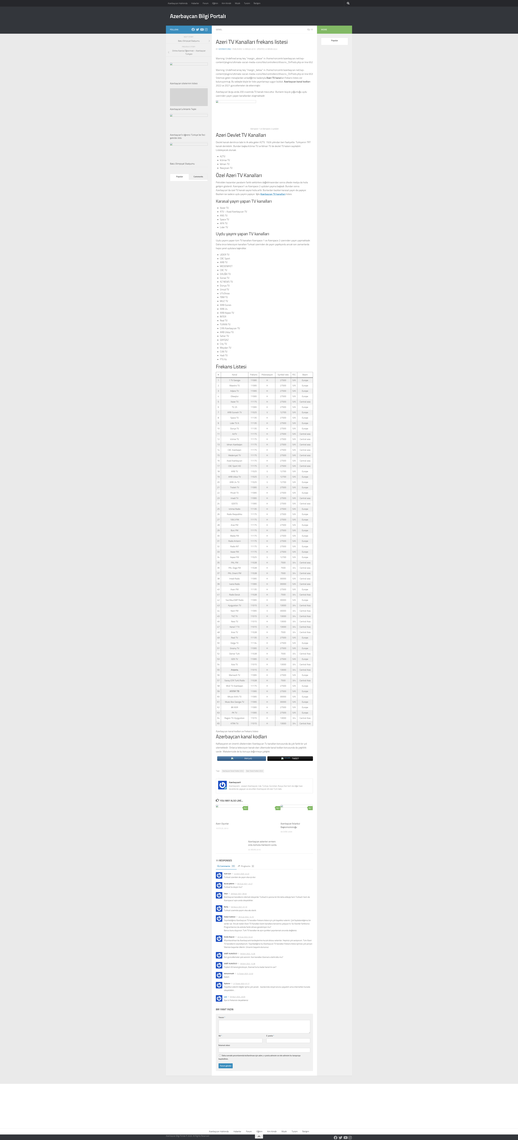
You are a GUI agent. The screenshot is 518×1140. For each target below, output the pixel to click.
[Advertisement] (259, 1104)
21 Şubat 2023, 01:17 (241, 983)
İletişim (257, 3)
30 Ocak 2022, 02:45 (245, 937)
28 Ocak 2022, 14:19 (246, 917)
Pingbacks (247, 866)
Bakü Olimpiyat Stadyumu (182, 163)
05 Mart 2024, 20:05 (237, 997)
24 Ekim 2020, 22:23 (241, 874)
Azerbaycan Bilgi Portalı (198, 16)
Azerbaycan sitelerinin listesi (184, 83)
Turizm (247, 3)
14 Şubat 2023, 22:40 (245, 974)
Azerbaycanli (225, 49)
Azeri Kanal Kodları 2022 (254, 771)
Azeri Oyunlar (222, 823)
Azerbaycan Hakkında (178, 3)
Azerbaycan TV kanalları (272, 194)
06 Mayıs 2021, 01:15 (239, 907)
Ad (220, 1036)
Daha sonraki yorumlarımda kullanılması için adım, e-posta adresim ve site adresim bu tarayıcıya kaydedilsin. (259, 1057)
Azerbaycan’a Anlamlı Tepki (183, 109)
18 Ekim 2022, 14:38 (247, 964)
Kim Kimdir (226, 3)
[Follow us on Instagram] (206, 29)
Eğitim (215, 3)
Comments (227, 866)
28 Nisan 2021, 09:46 (239, 894)
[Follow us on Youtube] (201, 29)
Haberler (195, 3)
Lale (225, 997)
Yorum (222, 1017)
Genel (219, 29)
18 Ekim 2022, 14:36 (247, 954)
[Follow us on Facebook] (193, 29)
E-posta (270, 1036)
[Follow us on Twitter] (197, 29)
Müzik (237, 3)
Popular (179, 176)
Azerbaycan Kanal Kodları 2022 (233, 771)
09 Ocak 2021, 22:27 (245, 884)
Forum (205, 3)
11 (312, 29)
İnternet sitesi (224, 1045)
